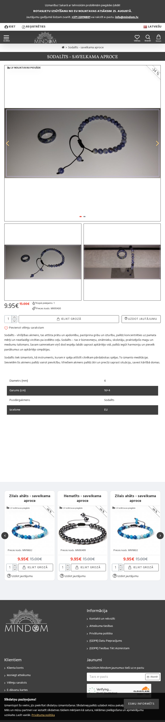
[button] (7, 143)
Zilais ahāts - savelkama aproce (29, 498)
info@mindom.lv (126, 17)
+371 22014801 (81, 17)
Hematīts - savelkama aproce (82, 498)
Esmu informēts (141, 703)
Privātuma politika (43, 715)
